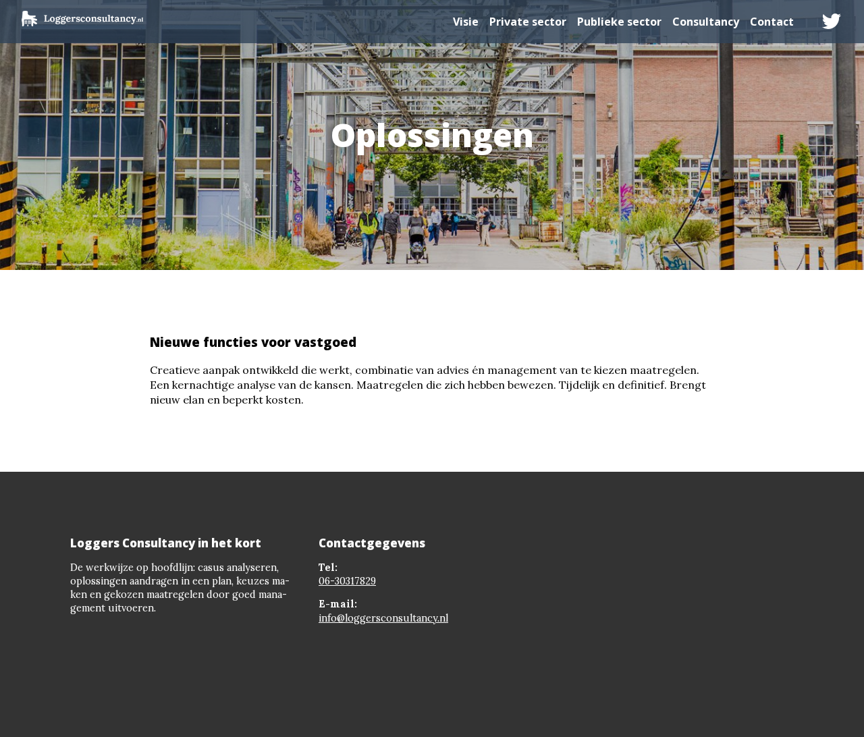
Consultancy (705, 21)
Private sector (527, 21)
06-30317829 (347, 581)
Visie (466, 21)
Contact (772, 21)
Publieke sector (619, 21)
